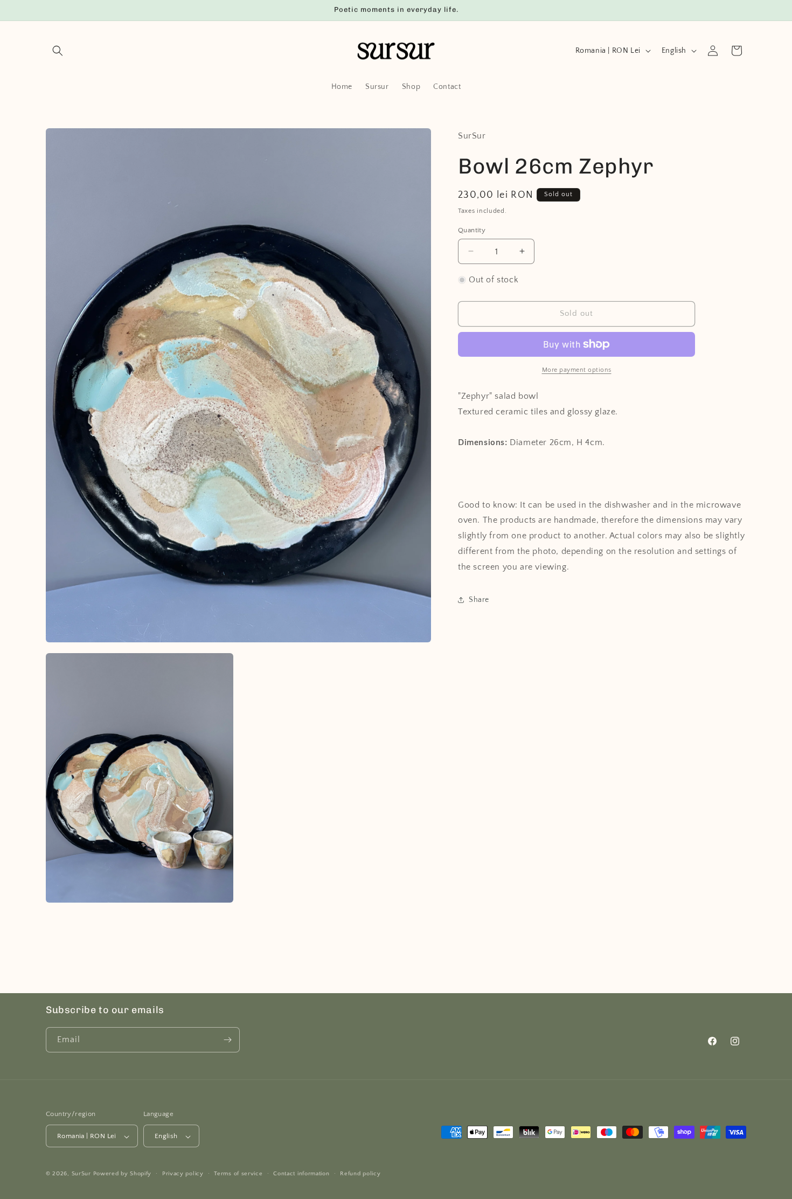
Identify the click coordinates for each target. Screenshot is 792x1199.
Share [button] (479, 599)
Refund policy (360, 1174)
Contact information (301, 1174)
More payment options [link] (577, 369)
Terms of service (238, 1174)
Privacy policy (183, 1174)
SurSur (81, 1174)
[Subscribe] (227, 1039)
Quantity (471, 229)
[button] (58, 51)
